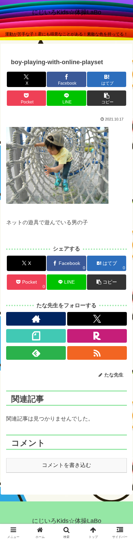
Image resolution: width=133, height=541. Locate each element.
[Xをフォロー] (97, 319)
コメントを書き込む (66, 465)
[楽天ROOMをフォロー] (97, 336)
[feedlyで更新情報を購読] (36, 353)
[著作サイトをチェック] (36, 319)
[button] (106, 98)
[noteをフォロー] (36, 336)
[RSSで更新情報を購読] (97, 353)
